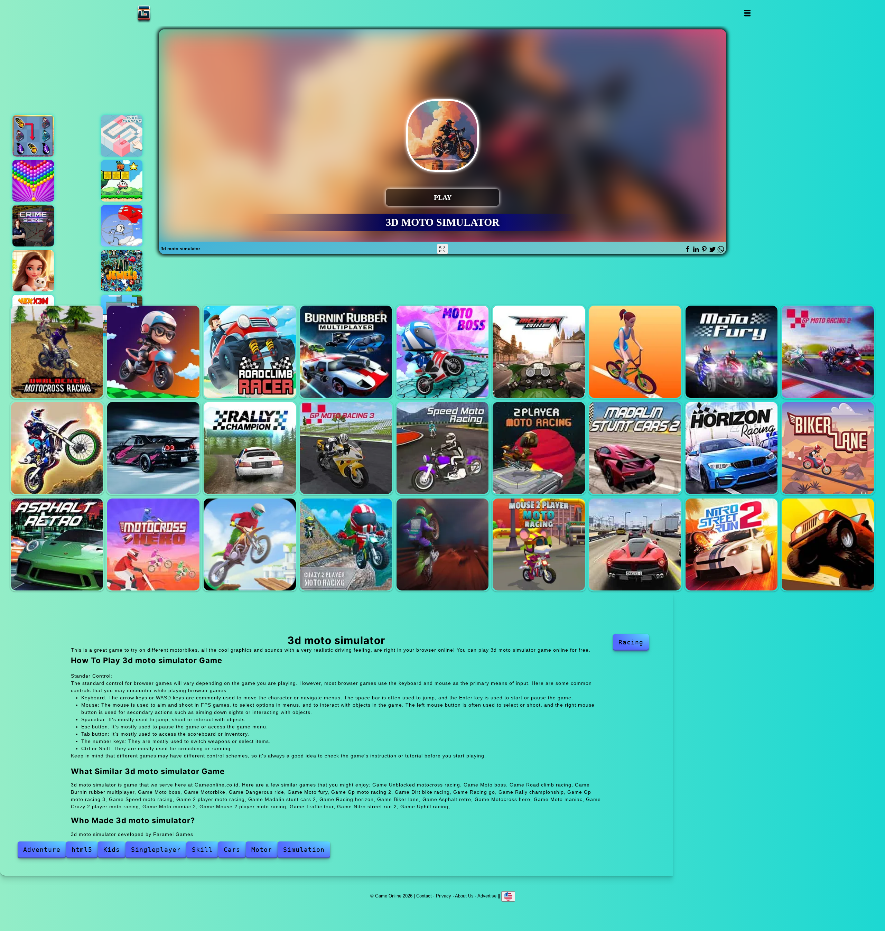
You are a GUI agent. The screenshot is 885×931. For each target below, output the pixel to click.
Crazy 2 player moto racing (346, 544)
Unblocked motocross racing (57, 352)
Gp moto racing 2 (828, 352)
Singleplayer (156, 849)
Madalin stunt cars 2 (635, 448)
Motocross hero (153, 544)
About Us (464, 896)
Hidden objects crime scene (33, 225)
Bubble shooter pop (33, 181)
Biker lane (828, 448)
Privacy (443, 896)
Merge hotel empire (33, 270)
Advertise (486, 896)
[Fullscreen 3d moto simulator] (442, 249)
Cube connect (121, 136)
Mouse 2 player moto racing (539, 544)
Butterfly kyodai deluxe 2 (33, 136)
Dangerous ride (635, 352)
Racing (630, 642)
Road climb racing (250, 352)
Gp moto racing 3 (346, 448)
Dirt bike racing (57, 448)
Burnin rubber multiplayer (346, 352)
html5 (82, 849)
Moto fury (731, 352)
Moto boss (153, 352)
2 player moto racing (539, 448)
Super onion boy (121, 181)
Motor (261, 849)
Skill (202, 849)
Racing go (153, 448)
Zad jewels (121, 270)
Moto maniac (250, 544)
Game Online (165, 13)
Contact (424, 896)
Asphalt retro (57, 544)
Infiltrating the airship (121, 225)
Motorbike (539, 352)
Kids (111, 849)
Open (747, 13)
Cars (232, 849)
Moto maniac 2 (442, 544)
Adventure (41, 849)
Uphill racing (828, 544)
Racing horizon (731, 448)
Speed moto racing (442, 448)
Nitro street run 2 (731, 544)
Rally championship (250, 448)
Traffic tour (635, 544)
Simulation (304, 849)
